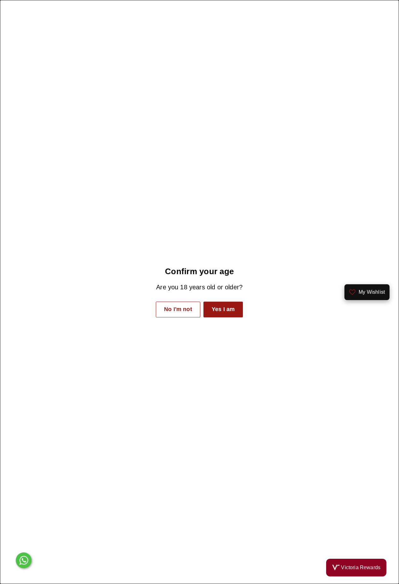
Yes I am (223, 309)
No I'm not (178, 309)
